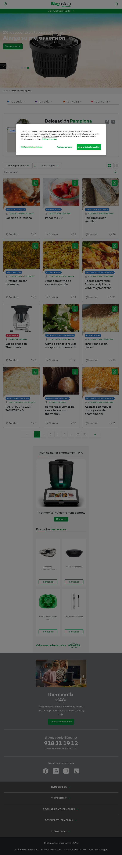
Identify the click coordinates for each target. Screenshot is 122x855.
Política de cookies (49, 139)
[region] (61, 139)
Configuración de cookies (31, 147)
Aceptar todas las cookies (89, 147)
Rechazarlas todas (64, 147)
